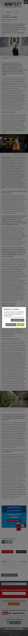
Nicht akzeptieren (10, 324)
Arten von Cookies (17, 320)
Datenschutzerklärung (19, 317)
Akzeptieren (20, 324)
